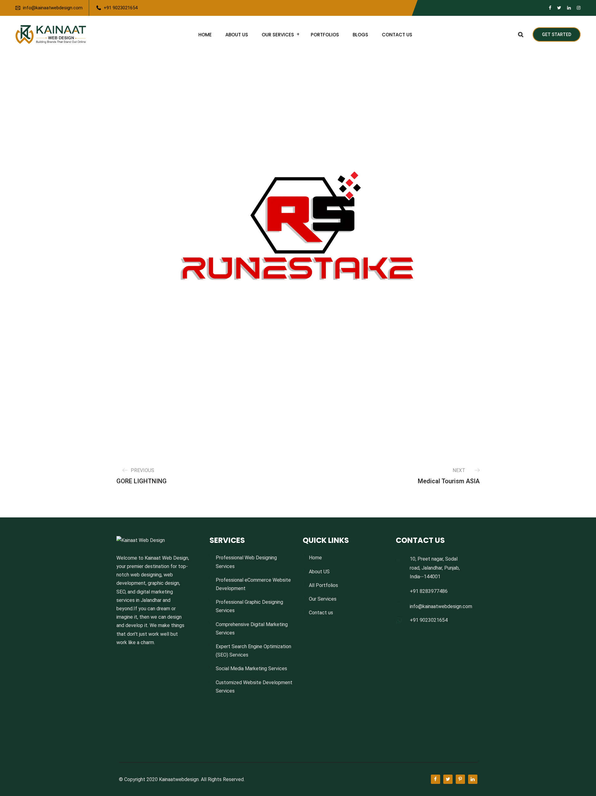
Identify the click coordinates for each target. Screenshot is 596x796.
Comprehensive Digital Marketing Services (252, 628)
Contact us (397, 34)
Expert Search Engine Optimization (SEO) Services (253, 651)
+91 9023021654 (121, 8)
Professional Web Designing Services (246, 562)
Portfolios (325, 34)
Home (205, 34)
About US (236, 34)
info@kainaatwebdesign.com (53, 8)
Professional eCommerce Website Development (253, 584)
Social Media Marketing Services (251, 668)
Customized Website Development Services (254, 687)
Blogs (360, 34)
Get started (556, 34)
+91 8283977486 (429, 591)
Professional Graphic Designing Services (249, 606)
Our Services (278, 34)
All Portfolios (323, 585)
